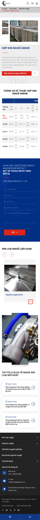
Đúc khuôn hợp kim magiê (12, 455)
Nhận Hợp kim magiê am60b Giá (20, 73)
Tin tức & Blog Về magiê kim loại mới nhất (18, 374)
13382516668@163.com (16, 482)
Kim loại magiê (7, 437)
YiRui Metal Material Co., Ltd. (21, 499)
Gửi (14, 232)
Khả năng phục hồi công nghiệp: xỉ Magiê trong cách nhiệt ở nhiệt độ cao (17, 389)
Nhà (5, 9)
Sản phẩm (13, 9)
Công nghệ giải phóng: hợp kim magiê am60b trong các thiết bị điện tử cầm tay (17, 422)
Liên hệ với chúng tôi (10, 467)
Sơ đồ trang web (7, 506)
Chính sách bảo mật (23, 506)
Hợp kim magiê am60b (11, 11)
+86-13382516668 (14, 474)
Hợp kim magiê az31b (14, 295)
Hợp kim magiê (24, 9)
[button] (4, 254)
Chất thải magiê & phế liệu (12, 449)
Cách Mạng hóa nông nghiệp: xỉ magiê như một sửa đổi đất (17, 406)
